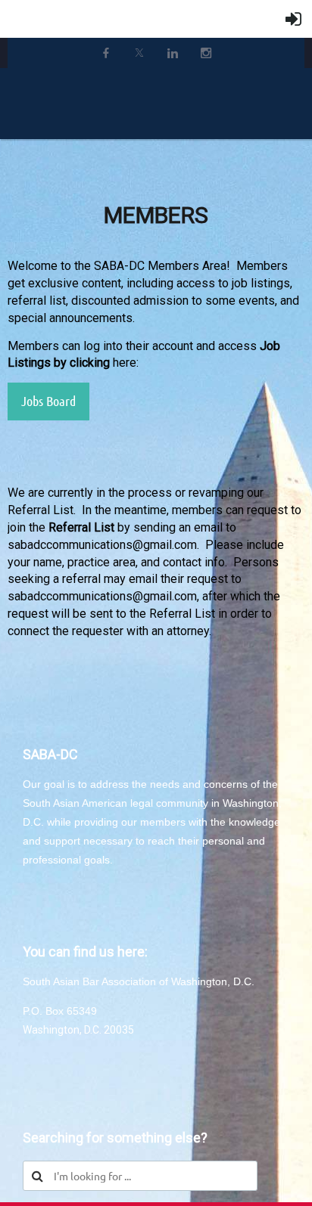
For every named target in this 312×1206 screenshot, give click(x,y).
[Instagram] (206, 53)
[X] (139, 53)
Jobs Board (48, 400)
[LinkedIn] (173, 53)
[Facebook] (106, 53)
